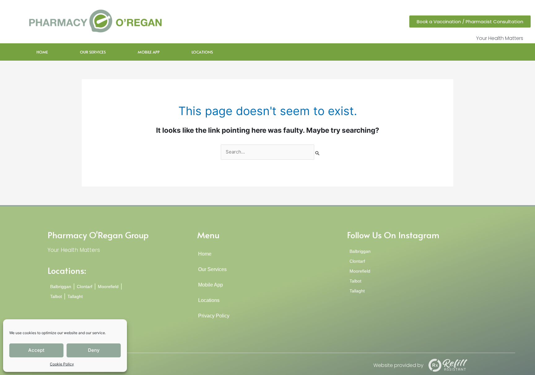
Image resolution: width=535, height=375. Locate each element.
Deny (94, 350)
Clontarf (84, 286)
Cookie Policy (62, 364)
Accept (36, 350)
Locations (202, 52)
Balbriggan (60, 286)
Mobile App (149, 52)
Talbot (56, 296)
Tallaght (75, 296)
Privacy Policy (214, 315)
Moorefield (108, 286)
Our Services (93, 52)
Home (42, 52)
